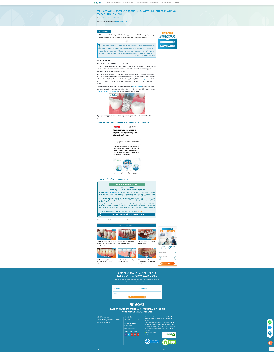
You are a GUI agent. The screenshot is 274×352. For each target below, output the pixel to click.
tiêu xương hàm (143, 79)
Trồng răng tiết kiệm (128, 2)
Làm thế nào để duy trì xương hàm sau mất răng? (126, 260)
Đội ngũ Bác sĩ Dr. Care (121, 21)
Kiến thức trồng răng (165, 2)
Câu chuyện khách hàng (141, 2)
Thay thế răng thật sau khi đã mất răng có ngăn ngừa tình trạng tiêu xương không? (106, 243)
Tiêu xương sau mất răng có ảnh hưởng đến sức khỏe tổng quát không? (146, 261)
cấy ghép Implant (137, 86)
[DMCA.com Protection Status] (169, 342)
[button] (109, 32)
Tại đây (140, 211)
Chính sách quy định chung (158, 349)
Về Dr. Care (176, 2)
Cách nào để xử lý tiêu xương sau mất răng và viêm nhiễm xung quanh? (106, 261)
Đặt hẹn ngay (168, 263)
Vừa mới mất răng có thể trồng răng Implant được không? (126, 242)
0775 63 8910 (129, 325)
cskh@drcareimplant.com (132, 328)
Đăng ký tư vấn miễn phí (136, 297)
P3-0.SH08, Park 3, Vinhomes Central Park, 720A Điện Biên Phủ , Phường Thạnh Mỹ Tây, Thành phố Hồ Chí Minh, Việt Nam (109, 321)
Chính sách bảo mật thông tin (171, 349)
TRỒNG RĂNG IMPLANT (140, 309)
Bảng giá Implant (154, 2)
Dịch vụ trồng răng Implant (113, 2)
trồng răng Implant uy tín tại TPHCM (107, 91)
